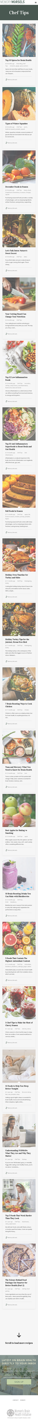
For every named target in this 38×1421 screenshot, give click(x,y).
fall (29, 514)
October (17, 516)
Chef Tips (19, 127)
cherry (29, 1029)
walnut (29, 966)
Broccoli (24, 1092)
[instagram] (19, 1405)
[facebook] (15, 1405)
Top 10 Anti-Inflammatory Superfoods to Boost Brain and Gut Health (18, 446)
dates (25, 257)
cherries (24, 1029)
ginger (17, 66)
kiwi (6, 1094)
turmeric (25, 66)
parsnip (22, 516)
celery (7, 1224)
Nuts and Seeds (17, 388)
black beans (25, 1222)
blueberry (14, 966)
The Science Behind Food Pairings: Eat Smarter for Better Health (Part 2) (16, 1283)
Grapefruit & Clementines (12, 192)
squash (23, 129)
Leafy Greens (13, 385)
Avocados (27, 383)
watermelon (12, 1224)
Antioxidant (28, 964)
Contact (16, 1400)
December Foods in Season (16, 187)
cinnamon (12, 66)
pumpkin (17, 129)
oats (9, 1094)
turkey (7, 583)
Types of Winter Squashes (16, 123)
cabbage (20, 966)
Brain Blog (19, 63)
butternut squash (10, 129)
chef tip (7, 385)
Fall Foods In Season (14, 511)
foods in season (9, 516)
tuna (26, 773)
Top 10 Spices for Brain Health (18, 60)
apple (26, 514)
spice (21, 66)
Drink (6, 902)
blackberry (13, 902)
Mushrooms (8, 388)
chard (29, 190)
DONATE (22, 1400)
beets (25, 190)
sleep (17, 1094)
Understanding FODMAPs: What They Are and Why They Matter (18, 1153)
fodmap (24, 1159)
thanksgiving (28, 581)
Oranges (28, 192)
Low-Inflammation (23, 385)
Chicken (27, 710)
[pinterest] (23, 1405)
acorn (25, 127)
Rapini (7, 519)
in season (22, 192)
